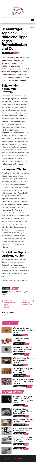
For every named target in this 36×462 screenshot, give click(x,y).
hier (27, 280)
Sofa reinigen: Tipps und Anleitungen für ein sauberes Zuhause (23, 439)
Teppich (19, 291)
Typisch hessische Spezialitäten (27, 302)
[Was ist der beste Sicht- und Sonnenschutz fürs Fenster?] (7, 360)
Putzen (15, 288)
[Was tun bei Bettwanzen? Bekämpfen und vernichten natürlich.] (7, 329)
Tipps (4, 77)
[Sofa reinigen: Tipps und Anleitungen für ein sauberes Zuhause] (7, 440)
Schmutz (11, 292)
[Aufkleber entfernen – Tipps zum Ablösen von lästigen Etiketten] (7, 381)
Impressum (8, 458)
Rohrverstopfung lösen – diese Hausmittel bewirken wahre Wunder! (23, 349)
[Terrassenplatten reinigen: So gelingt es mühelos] (7, 431)
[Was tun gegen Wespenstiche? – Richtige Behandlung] (7, 371)
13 (24, 365)
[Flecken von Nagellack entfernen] (7, 341)
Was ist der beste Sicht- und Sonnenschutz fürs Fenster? (23, 360)
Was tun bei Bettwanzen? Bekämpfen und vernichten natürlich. (23, 330)
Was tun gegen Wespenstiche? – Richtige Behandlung (23, 370)
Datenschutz (18, 458)
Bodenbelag (6, 69)
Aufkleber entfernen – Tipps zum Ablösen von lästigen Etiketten (23, 381)
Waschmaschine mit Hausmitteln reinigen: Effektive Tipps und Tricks (23, 411)
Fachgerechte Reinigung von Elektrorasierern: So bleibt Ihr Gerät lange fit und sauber (23, 399)
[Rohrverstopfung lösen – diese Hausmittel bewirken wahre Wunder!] (7, 349)
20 (26, 354)
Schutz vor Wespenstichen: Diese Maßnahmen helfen (10, 304)
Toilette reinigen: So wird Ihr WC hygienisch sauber (23, 420)
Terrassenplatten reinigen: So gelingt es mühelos (23, 429)
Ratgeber (15, 74)
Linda (4, 316)
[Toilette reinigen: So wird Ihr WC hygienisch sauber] (7, 422)
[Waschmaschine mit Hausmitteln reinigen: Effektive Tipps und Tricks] (7, 411)
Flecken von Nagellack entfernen (21, 339)
